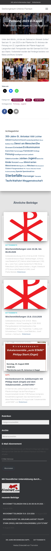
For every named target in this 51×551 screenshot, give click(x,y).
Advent (8, 140)
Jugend (23, 104)
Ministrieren (10, 165)
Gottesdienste (36, 2)
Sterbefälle (13, 176)
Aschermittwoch (19, 140)
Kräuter (21, 162)
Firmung (16, 104)
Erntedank (18, 147)
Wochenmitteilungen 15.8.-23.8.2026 (23, 316)
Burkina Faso (9, 144)
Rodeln (39, 168)
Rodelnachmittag (10, 171)
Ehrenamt (9, 147)
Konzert (15, 162)
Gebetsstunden (12, 159)
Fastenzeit (28, 151)
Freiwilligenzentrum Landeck (23, 154)
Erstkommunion (31, 147)
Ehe (38, 143)
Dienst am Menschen (24, 143)
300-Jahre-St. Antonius (17, 136)
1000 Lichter (36, 136)
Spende (19, 171)
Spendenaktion (28, 171)
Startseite (39, 100)
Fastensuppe (18, 151)
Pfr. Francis (27, 168)
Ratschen (33, 168)
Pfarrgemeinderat (17, 168)
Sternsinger (28, 176)
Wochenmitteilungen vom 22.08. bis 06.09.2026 (23, 504)
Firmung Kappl (17, 100)
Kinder (8, 162)
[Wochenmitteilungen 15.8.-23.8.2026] (25, 294)
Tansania (38, 176)
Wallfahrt (17, 180)
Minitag (18, 166)
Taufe (8, 180)
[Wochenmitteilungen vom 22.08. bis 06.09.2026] (25, 226)
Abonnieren (8, 468)
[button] (19, 70)
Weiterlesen (21, 272)
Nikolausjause (39, 166)
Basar (41, 140)
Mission (24, 166)
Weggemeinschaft (33, 180)
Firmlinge (36, 151)
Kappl (28, 100)
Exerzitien (9, 151)
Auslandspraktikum (32, 140)
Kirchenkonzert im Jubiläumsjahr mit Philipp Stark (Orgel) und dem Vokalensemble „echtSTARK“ (24, 382)
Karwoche (40, 159)
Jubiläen (23, 158)
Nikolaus (31, 165)
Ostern (8, 168)
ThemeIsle (34, 545)
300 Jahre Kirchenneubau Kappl (20, 2)
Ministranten (30, 162)
